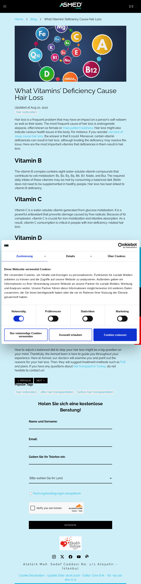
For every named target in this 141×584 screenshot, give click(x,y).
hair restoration (26, 112)
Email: (33, 439)
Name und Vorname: (43, 421)
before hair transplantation (95, 392)
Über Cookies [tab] (116, 256)
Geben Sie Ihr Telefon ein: (47, 457)
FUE (123, 362)
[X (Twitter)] (63, 557)
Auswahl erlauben (70, 334)
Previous (25, 380)
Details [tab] (70, 256)
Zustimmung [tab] (24, 256)
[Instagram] (54, 557)
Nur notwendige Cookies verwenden (26, 335)
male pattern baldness (78, 128)
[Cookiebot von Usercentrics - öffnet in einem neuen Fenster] (121, 245)
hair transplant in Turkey (89, 366)
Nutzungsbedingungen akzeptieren (57, 493)
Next (40, 380)
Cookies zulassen (115, 334)
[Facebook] (71, 557)
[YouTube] (79, 557)
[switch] (53, 319)
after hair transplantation (57, 392)
